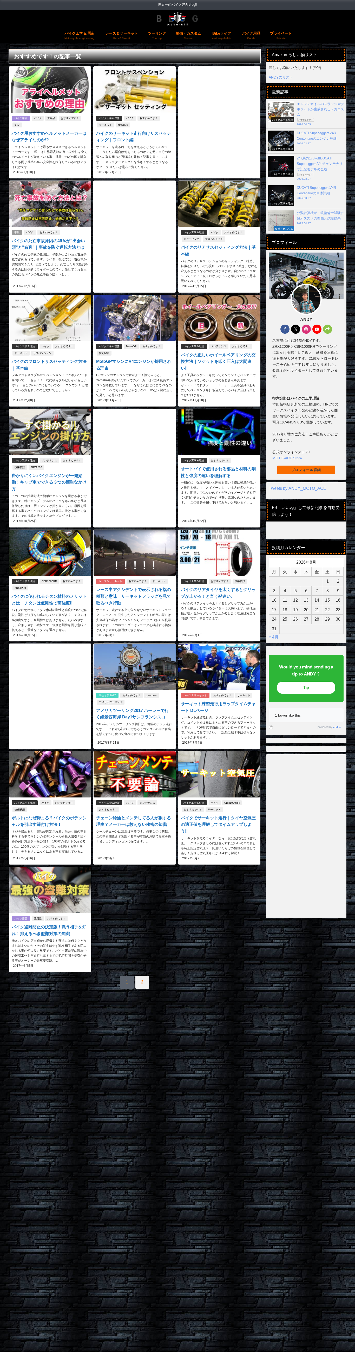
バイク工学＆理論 (109, 118)
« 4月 (274, 637)
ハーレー (151, 695)
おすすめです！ (70, 118)
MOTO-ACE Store (287, 458)
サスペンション (214, 239)
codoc (337, 727)
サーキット (105, 125)
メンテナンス (218, 346)
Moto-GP (131, 346)
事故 (16, 232)
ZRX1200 (36, 467)
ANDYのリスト (281, 77)
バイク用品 (20, 118)
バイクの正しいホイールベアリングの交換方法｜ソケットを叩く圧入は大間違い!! (218, 361)
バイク (38, 118)
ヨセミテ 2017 (107, 695)
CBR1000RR (49, 581)
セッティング (191, 239)
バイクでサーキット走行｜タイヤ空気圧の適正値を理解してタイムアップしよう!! (218, 824)
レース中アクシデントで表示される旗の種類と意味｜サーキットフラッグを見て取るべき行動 (133, 596)
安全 (17, 125)
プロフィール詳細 (306, 470)
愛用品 (51, 118)
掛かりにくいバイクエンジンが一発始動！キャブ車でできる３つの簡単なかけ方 (49, 482)
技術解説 (123, 125)
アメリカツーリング (110, 702)
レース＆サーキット (110, 581)
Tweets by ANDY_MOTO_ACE (297, 488)
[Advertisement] (219, 109)
